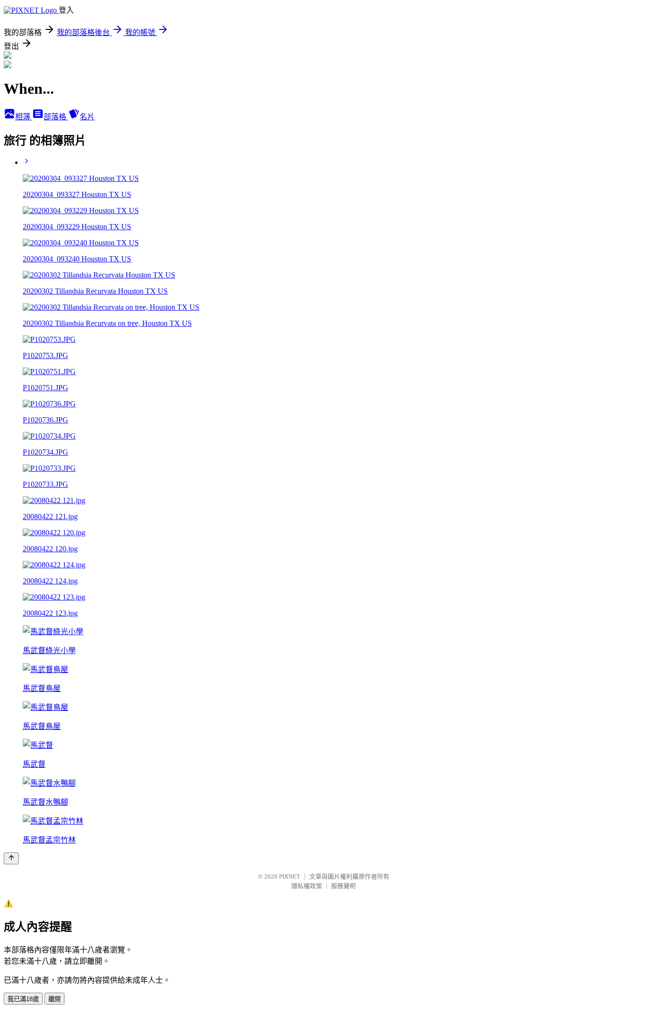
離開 (54, 999)
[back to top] (11, 858)
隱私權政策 (306, 885)
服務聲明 (343, 885)
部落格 (56, 117)
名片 (87, 117)
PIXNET (289, 876)
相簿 (23, 117)
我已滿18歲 (23, 999)
